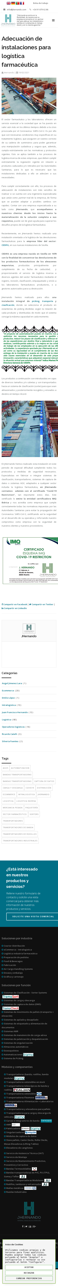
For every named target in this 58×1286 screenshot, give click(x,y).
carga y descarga (13, 788)
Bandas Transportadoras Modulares (25, 1180)
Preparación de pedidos (16, 957)
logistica (8, 801)
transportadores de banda (18, 827)
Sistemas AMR (10, 1031)
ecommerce (9, 794)
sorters (34, 814)
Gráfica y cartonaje (13, 976)
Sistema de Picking (13, 1058)
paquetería (31, 807)
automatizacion (20, 768)
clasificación (8, 305)
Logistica (6, 719)
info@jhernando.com (16, 9)
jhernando (43, 794)
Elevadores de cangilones (19, 1147)
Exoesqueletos (11, 1050)
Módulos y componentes (17, 1066)
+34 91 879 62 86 (40, 9)
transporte (47, 301)
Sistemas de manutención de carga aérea (25, 1035)
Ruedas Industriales (16, 1191)
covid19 (30, 788)
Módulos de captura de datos (21, 1136)
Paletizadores (13, 1128)
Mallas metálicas (15, 1188)
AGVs (5, 768)
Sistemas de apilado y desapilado (20, 1019)
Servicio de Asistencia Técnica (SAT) (25, 1153)
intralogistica (26, 794)
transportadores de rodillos (20, 834)
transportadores (13, 821)
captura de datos (44, 781)
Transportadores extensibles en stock (25, 1082)
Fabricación (9, 965)
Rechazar (29, 1273)
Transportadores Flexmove (20, 1097)
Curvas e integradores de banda (23, 1120)
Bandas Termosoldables (18, 1168)
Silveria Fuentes (10, 741)
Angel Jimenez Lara (12, 683)
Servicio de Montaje (16, 1157)
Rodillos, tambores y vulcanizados (23, 1184)
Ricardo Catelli (9, 734)
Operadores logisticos (13, 726)
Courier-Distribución (14, 945)
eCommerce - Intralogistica (17, 949)
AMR (8, 1124)
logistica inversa (26, 801)
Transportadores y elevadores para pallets (28, 1109)
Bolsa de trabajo (40, 3)
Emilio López (8, 697)
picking (35, 301)
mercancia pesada (13, 807)
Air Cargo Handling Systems (18, 968)
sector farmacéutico (15, 814)
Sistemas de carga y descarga (19, 1000)
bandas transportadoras (17, 774)
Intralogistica (9, 705)
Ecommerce (8, 690)
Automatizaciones (12, 1054)
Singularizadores (15, 1132)
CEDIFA (5, 245)
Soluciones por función (16, 985)
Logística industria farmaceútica (20, 953)
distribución (44, 788)
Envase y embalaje (13, 972)
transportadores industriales (20, 840)
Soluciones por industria (17, 938)
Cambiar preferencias (29, 1278)
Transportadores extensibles (21, 1093)
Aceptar (29, 1267)
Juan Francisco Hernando (15, 712)
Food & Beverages (13, 961)
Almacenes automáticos (15, 1046)
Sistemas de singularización (18, 1042)
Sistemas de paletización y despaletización (25, 1039)
